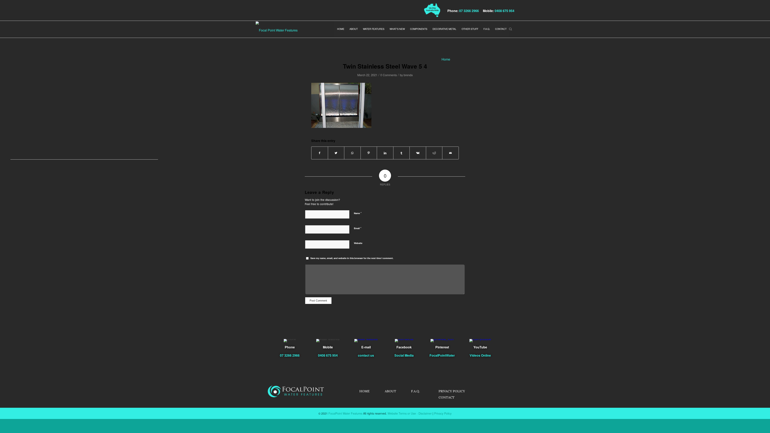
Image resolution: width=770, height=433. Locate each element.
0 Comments (388, 75)
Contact (447, 397)
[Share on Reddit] (434, 153)
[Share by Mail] (450, 153)
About (390, 391)
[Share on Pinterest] (369, 153)
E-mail (366, 347)
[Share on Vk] (418, 153)
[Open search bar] (510, 28)
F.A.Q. (415, 391)
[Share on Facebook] (319, 153)
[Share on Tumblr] (401, 153)
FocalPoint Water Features (345, 413)
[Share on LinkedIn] (385, 153)
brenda (408, 75)
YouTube (480, 347)
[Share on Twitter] (336, 153)
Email (357, 228)
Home (364, 391)
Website (358, 243)
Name (358, 213)
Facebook (404, 347)
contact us (366, 355)
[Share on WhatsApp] (352, 153)
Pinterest (442, 347)
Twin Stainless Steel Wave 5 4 (385, 66)
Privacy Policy (452, 391)
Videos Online (480, 355)
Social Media (404, 355)
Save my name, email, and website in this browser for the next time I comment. (351, 258)
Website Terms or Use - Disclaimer (410, 413)
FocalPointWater (442, 355)
